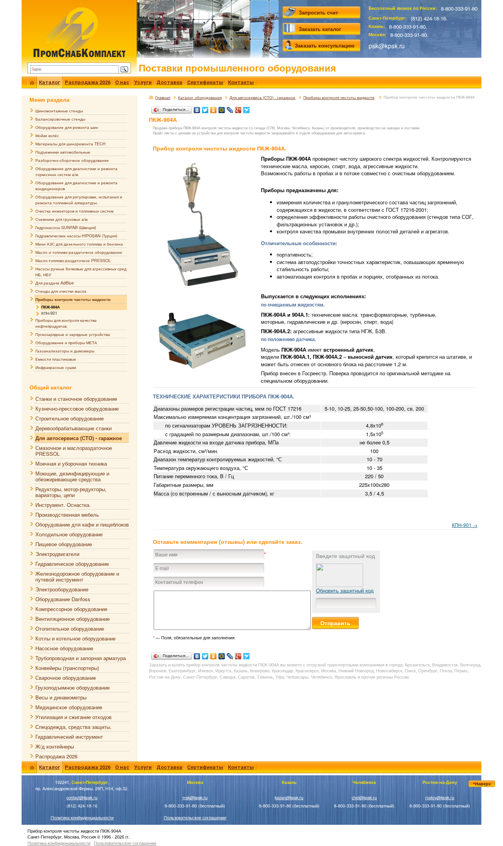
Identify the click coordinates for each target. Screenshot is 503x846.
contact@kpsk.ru (81, 797)
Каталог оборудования (200, 97)
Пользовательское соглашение (195, 817)
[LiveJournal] (230, 108)
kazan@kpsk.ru (289, 797)
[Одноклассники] (213, 108)
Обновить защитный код (345, 590)
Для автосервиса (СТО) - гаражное (262, 97)
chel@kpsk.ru (364, 797)
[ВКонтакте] (197, 108)
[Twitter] (205, 108)
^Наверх (482, 784)
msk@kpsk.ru (194, 797)
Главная (162, 97)
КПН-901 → (464, 524)
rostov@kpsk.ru (439, 797)
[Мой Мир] (222, 108)
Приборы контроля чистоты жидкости (338, 97)
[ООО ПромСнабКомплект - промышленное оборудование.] (79, 32)
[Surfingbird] (246, 108)
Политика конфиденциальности (82, 817)
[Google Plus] (238, 108)
